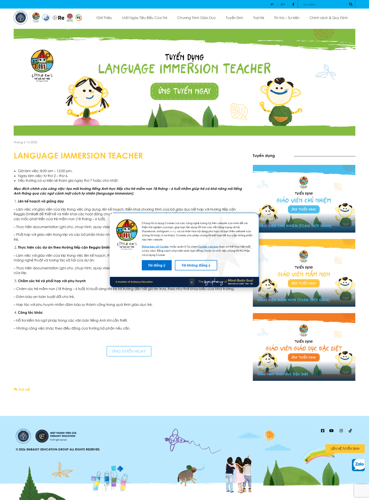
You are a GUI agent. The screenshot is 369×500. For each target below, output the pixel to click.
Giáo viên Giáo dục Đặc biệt (282, 374)
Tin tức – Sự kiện (286, 18)
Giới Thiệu (104, 18)
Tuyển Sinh (234, 18)
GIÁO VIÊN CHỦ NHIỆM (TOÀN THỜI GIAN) (294, 225)
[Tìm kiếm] (351, 4)
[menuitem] (272, 4)
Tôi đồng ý (156, 265)
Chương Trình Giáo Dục (196, 18)
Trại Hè (258, 18)
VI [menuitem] (272, 4)
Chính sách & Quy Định (328, 18)
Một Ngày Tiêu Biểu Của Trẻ (144, 18)
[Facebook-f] (293, 4)
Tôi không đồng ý (196, 265)
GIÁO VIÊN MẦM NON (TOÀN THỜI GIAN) (293, 300)
